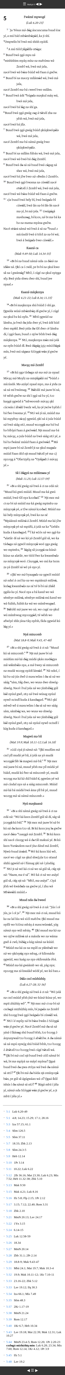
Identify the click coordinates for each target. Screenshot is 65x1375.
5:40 (9, 1325)
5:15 (9, 1191)
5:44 (9, 1342)
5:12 (9, 1175)
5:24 (9, 1230)
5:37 (9, 1306)
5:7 (8, 1143)
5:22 (9, 1223)
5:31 (9, 1268)
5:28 (9, 1255)
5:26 (9, 1242)
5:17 (9, 1204)
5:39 (9, 1319)
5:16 (9, 1198)
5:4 (8, 1130)
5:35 (9, 1300)
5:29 (9, 1262)
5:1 (8, 1111)
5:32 (9, 1274)
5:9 (8, 1156)
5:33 (9, 1281)
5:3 (8, 1124)
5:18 (9, 1210)
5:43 (9, 1332)
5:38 (9, 1313)
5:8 (8, 1149)
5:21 (9, 1217)
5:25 (9, 1236)
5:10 (9, 1162)
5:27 (9, 1249)
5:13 (9, 1185)
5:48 (9, 1361)
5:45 (9, 1355)
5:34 (9, 1294)
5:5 (8, 1137)
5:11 (9, 1169)
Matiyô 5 (31, 4)
